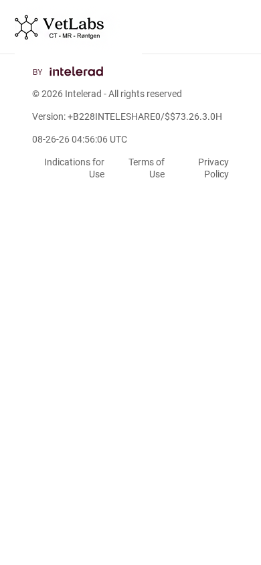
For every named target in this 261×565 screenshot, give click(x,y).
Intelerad (83, 93)
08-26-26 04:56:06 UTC (79, 139)
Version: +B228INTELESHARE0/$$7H (127, 116)
